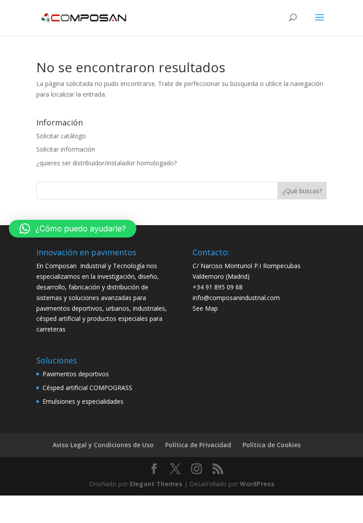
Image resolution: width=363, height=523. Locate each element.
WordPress (257, 484)
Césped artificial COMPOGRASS (87, 387)
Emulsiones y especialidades (83, 401)
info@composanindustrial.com (236, 297)
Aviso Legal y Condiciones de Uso (103, 445)
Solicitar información (65, 149)
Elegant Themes (156, 484)
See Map (205, 308)
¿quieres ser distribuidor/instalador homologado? (106, 163)
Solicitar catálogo (61, 136)
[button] (72, 229)
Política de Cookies (272, 445)
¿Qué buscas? (302, 191)
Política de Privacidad (198, 445)
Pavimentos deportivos (75, 374)
